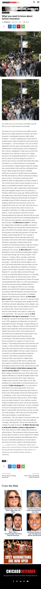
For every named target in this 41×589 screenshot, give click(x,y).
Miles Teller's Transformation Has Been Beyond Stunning (13, 533)
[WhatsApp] (23, 26)
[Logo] (20, 571)
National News (5, 12)
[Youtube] (27, 581)
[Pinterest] (18, 26)
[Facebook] (10, 26)
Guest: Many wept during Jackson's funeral (31, 476)
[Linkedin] (20, 581)
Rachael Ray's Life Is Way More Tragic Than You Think (13, 510)
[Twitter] (14, 26)
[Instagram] (17, 581)
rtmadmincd (7, 22)
